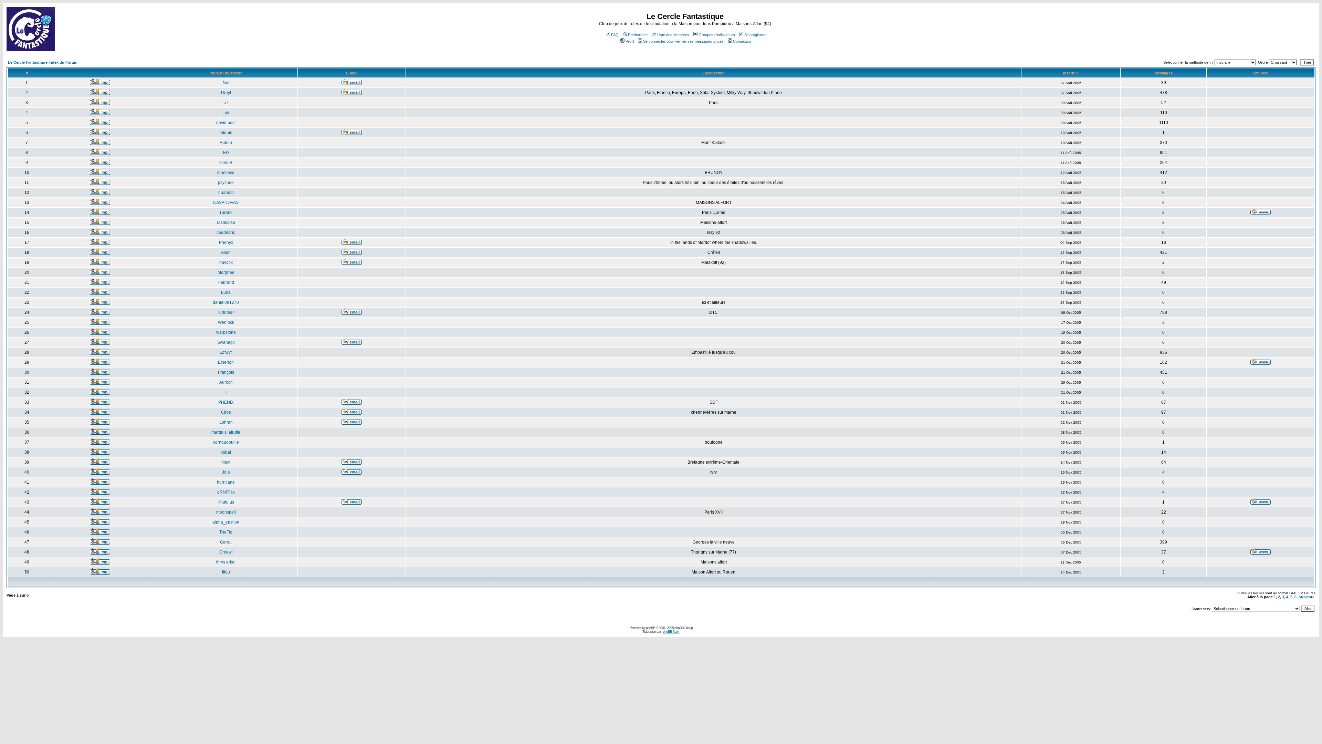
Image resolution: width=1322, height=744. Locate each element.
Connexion (742, 41)
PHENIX (226, 402)
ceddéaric (226, 232)
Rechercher (638, 35)
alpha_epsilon (225, 522)
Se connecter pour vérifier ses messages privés (683, 41)
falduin (226, 132)
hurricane (226, 482)
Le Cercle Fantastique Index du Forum (42, 62)
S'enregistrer (755, 35)
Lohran (226, 422)
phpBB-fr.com (671, 631)
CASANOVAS (226, 202)
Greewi (226, 552)
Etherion (226, 362)
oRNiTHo (226, 492)
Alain (226, 252)
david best (225, 122)
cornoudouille (226, 442)
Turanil (225, 212)
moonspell (226, 512)
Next (226, 462)
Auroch (226, 382)
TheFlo (225, 532)
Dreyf (226, 92)
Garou (226, 542)
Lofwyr (226, 352)
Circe (226, 412)
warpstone (226, 332)
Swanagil (226, 342)
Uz (226, 102)
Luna (226, 292)
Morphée (226, 272)
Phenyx (226, 242)
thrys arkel (225, 562)
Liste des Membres (673, 35)
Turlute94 (226, 312)
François (226, 372)
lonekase (225, 172)
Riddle (226, 142)
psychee (226, 182)
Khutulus (226, 502)
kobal (226, 452)
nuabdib (226, 192)
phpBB (650, 628)
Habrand (226, 282)
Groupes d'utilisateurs (717, 35)
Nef (226, 82)
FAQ (615, 35)
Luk (225, 112)
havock (226, 262)
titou (226, 572)
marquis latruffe (225, 432)
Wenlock (226, 322)
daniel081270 (226, 302)
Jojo (226, 472)
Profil (630, 41)
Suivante (1306, 597)
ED (226, 152)
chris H (225, 162)
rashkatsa (226, 222)
